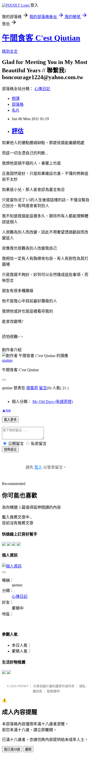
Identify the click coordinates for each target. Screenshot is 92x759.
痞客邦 (32, 388)
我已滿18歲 (12, 749)
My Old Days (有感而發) (52, 402)
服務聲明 (53, 691)
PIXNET (22, 686)
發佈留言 (10, 449)
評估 (18, 131)
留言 (43, 388)
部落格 (18, 104)
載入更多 (10, 420)
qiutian (7, 360)
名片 (16, 110)
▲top (6, 410)
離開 (28, 749)
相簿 (16, 98)
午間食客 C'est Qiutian (41, 37)
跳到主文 (10, 51)
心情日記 (42, 89)
